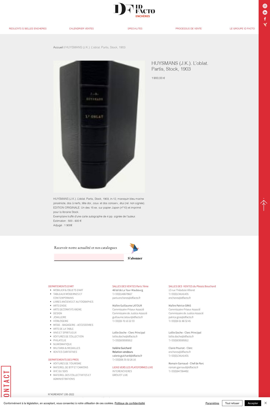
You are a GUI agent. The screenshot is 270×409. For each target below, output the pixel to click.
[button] (135, 28)
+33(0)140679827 (123, 294)
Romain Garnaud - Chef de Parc (186, 363)
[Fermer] (265, 403)
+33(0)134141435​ (179, 294)
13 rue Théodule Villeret (182, 290)
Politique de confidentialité (130, 403)
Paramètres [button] (212, 403)
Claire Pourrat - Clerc (180, 348)
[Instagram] (265, 6)
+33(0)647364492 (179, 371)
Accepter (253, 403)
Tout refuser (232, 403)
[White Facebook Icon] (265, 19)
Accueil (58, 47)
